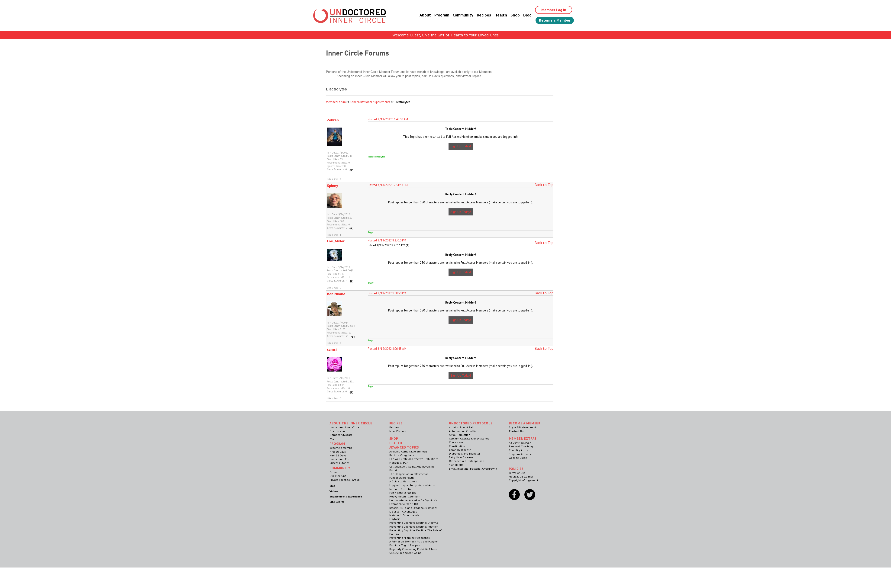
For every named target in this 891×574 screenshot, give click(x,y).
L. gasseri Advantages (403, 511)
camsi (332, 349)
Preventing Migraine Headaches (409, 537)
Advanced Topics (404, 447)
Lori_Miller (336, 241)
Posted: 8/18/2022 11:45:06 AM (388, 119)
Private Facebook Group (344, 479)
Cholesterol (456, 442)
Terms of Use (517, 473)
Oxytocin (394, 519)
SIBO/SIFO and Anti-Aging (405, 553)
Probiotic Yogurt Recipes (404, 545)
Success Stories (339, 463)
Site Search (337, 501)
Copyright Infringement (523, 480)
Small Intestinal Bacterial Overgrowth (473, 468)
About (425, 15)
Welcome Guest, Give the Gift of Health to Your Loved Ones (445, 35)
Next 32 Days (337, 455)
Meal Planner (397, 431)
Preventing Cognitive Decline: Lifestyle (413, 522)
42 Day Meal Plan (520, 442)
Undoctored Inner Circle (344, 427)
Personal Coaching (521, 446)
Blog (527, 15)
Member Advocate (340, 434)
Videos (333, 491)
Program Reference (521, 454)
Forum (333, 472)
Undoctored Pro (339, 459)
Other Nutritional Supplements (370, 102)
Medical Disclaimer (521, 476)
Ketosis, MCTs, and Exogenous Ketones (413, 508)
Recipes (484, 15)
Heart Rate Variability (402, 492)
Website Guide (518, 457)
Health (500, 15)
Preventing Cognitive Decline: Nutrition (413, 526)
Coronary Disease (460, 450)
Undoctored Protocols (471, 423)
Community (463, 15)
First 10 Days (337, 451)
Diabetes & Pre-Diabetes (465, 453)
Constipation (457, 446)
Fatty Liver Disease (461, 457)
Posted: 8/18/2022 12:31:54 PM (388, 185)
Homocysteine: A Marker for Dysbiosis (413, 500)
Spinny (332, 185)
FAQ (332, 438)
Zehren (333, 120)
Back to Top (544, 184)
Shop (515, 15)
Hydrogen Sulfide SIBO (403, 504)
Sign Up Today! (460, 146)
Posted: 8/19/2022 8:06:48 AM (387, 349)
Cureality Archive (519, 450)
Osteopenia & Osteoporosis (466, 461)
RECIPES (396, 423)
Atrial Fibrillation (459, 434)
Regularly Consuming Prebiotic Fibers (413, 549)
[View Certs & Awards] (351, 169)
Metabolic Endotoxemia (404, 515)
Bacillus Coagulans (401, 455)
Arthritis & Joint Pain (461, 427)
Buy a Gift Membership (523, 427)
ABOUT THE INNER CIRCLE (350, 423)
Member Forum (336, 102)
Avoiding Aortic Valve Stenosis (408, 451)
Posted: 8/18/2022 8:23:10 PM (387, 240)
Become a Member (554, 20)
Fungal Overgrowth (401, 477)
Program (441, 15)
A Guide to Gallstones (403, 481)
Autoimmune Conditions (464, 431)
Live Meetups (337, 476)
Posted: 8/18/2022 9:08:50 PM (387, 293)
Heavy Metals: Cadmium (404, 496)
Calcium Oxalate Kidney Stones (469, 438)
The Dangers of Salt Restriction (409, 474)
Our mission (337, 431)
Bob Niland (336, 294)
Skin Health (456, 465)
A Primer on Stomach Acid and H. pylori (414, 541)
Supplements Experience (345, 496)
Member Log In (553, 9)
